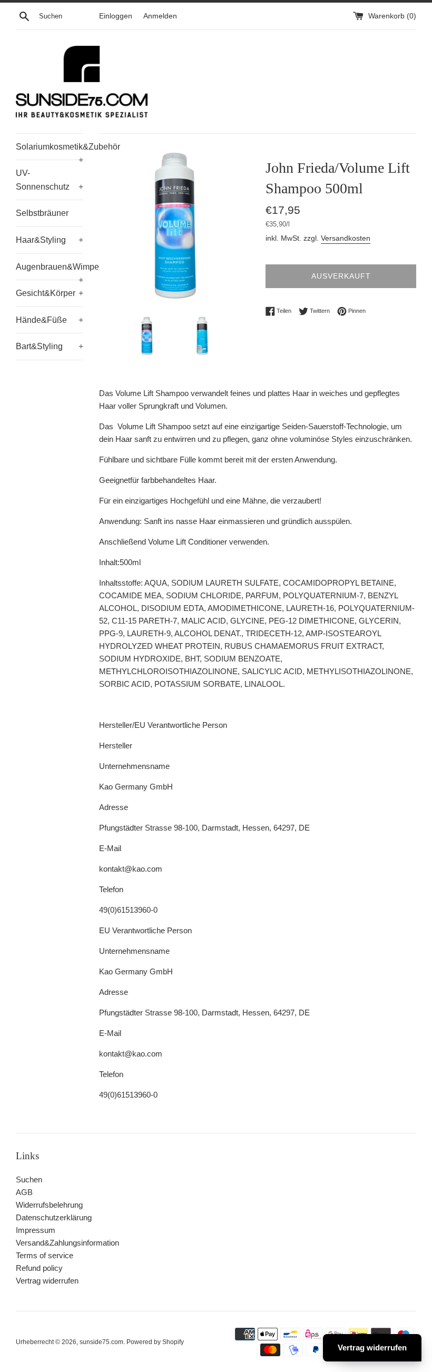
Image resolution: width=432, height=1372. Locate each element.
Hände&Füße (49, 319)
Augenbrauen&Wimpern (49, 271)
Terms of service (44, 1255)
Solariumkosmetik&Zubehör (49, 151)
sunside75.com (101, 1342)
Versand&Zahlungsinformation (67, 1242)
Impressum (35, 1230)
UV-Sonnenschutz (49, 180)
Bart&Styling (49, 346)
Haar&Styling (49, 239)
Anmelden (160, 16)
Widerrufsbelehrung (49, 1204)
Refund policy (39, 1268)
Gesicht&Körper (49, 293)
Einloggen (115, 16)
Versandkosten (345, 238)
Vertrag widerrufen (47, 1280)
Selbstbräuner (42, 213)
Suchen (29, 1179)
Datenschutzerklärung (54, 1217)
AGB (24, 1192)
